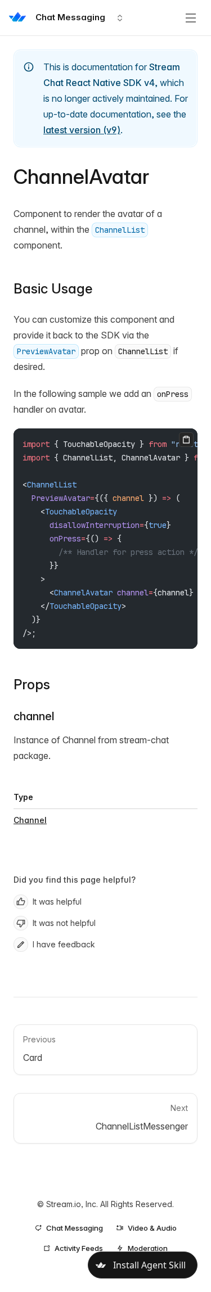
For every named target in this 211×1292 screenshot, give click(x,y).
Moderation (148, 1248)
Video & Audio (152, 1227)
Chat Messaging (74, 1227)
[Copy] (186, 439)
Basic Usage (53, 289)
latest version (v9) (81, 129)
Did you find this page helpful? (75, 879)
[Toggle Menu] (190, 18)
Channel (30, 820)
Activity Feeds (79, 1248)
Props (32, 684)
